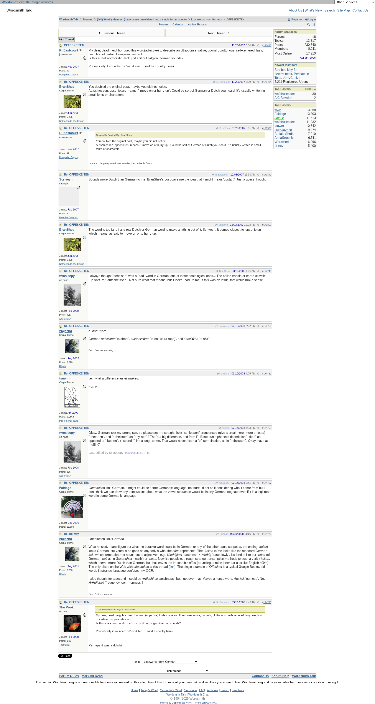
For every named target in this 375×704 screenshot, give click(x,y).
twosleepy (223, 326)
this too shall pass (68, 420)
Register (296, 19)
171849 (267, 174)
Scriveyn (223, 225)
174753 (267, 326)
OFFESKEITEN (74, 45)
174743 (267, 271)
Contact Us (360, 10)
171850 (267, 225)
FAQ (202, 690)
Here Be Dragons (68, 217)
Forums (87, 19)
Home (134, 690)
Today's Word (149, 690)
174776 (267, 602)
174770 (267, 534)
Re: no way (71, 533)
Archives (212, 690)
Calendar (178, 24)
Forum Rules (69, 676)
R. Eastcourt (223, 82)
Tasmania (64, 644)
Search (329, 10)
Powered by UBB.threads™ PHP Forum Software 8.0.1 (188, 702)
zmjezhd (224, 373)
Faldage (223, 534)
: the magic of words (27, 2)
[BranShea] (72, 107)
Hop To (136, 662)
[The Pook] (72, 630)
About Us (295, 10)
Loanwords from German (206, 19)
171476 (267, 45)
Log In (312, 19)
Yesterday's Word (171, 690)
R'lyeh (62, 366)
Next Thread (217, 33)
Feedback (238, 690)
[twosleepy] (72, 304)
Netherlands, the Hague (71, 121)
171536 (267, 128)
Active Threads (197, 24)
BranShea (224, 128)
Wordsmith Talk (68, 19)
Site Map (343, 10)
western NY (65, 319)
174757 (267, 373)
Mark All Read (92, 676)
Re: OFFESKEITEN (76, 81)
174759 (267, 428)
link (172, 566)
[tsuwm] (72, 406)
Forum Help (280, 676)
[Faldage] (72, 516)
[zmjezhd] (72, 352)
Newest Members (286, 64)
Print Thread (66, 39)
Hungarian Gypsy (68, 74)
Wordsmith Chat (198, 694)
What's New (313, 10)
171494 (267, 82)
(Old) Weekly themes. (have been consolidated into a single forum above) (142, 19)
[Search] (308, 25)
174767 (267, 483)
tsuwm (225, 428)
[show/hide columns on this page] (314, 24)
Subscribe (190, 690)
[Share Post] (257, 45)
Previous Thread (113, 33)
